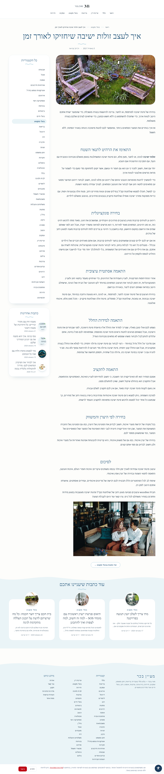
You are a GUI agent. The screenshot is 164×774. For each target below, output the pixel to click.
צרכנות (42, 261)
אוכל (43, 74)
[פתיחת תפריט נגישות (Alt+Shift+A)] (158, 768)
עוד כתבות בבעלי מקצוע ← (106, 565)
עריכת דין (94, 13)
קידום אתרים (39, 266)
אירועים (42, 95)
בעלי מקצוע (73, 13)
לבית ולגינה (40, 178)
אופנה (42, 80)
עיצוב (42, 230)
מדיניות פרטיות (48, 691)
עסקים (62, 13)
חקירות (42, 157)
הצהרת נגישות (48, 694)
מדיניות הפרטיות (56, 767)
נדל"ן (43, 214)
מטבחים (41, 188)
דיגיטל (42, 131)
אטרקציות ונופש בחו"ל (36, 90)
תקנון (52, 687)
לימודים (42, 183)
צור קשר (51, 684)
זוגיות (42, 147)
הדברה (42, 142)
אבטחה (42, 69)
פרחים (42, 251)
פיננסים (41, 245)
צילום (42, 256)
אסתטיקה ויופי (39, 100)
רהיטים (42, 271)
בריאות (84, 13)
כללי (104, 13)
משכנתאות (40, 199)
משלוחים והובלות (38, 204)
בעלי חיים (41, 116)
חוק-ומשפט (40, 152)
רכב (43, 277)
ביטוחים (41, 111)
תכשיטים (41, 297)
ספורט (42, 225)
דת (43, 137)
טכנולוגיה (41, 168)
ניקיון (43, 220)
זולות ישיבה (149, 156)
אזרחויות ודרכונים (38, 85)
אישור (22, 769)
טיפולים (41, 163)
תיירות (52, 13)
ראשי (112, 13)
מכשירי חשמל (39, 194)
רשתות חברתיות (38, 282)
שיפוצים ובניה (39, 287)
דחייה (32, 769)
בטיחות (42, 106)
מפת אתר (50, 698)
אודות (52, 680)
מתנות (42, 209)
